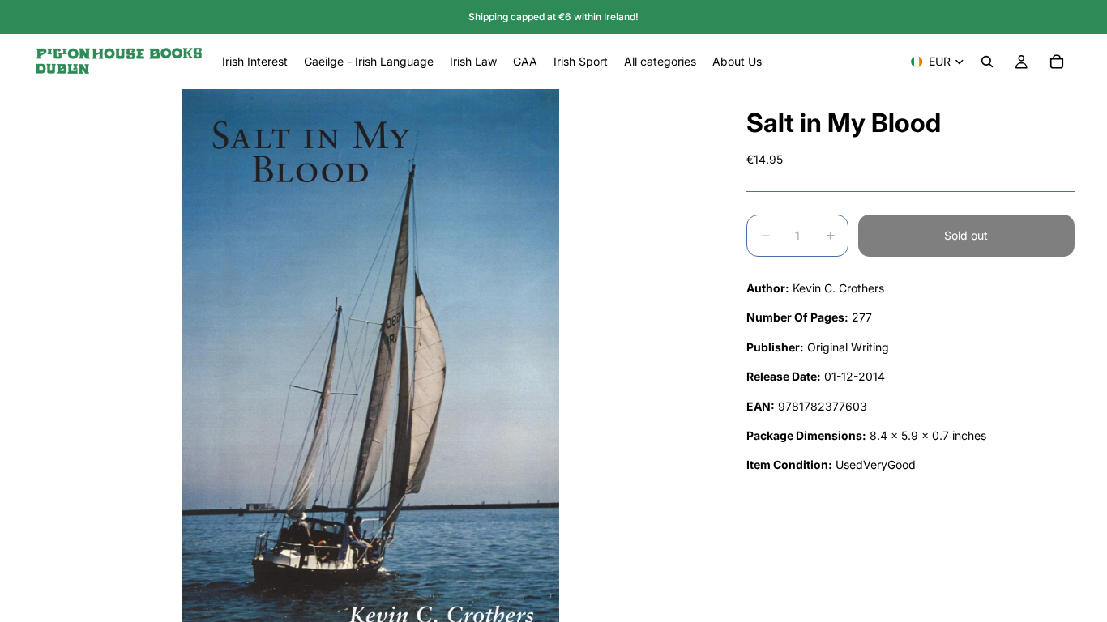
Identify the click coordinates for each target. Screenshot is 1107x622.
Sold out (966, 235)
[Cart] (1057, 61)
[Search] (987, 61)
